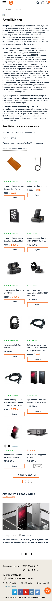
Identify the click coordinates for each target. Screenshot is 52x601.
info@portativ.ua (12, 574)
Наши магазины (9, 586)
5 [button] (30, 554)
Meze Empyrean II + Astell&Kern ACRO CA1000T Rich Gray (37, 293)
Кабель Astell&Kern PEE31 (37, 186)
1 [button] (20, 554)
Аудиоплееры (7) (9, 138)
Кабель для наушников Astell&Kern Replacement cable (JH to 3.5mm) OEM (13, 402)
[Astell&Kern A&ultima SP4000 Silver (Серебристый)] (5, 446)
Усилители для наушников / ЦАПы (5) (17, 143)
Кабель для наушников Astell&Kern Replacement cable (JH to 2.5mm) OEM (37, 348)
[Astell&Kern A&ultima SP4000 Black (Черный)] (9, 446)
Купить (14, 198)
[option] (26, 523)
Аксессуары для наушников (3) (15, 148)
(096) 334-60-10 (30, 566)
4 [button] (28, 554)
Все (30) (6, 132)
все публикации (9, 497)
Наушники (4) (40, 143)
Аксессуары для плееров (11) (23, 132)
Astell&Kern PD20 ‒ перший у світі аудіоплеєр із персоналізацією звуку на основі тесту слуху (26, 540)
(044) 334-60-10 (30, 569)
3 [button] (25, 554)
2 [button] (23, 554)
